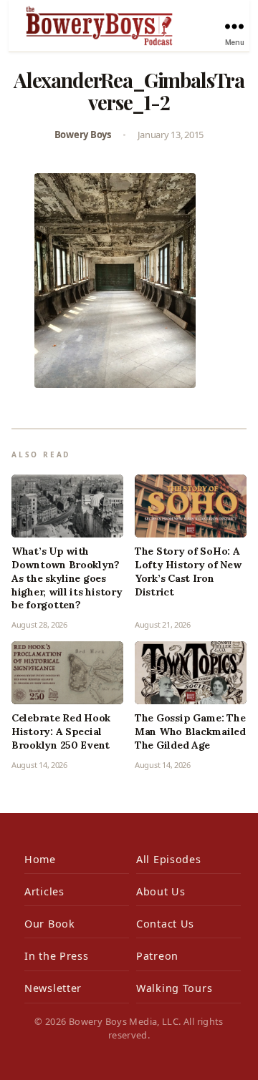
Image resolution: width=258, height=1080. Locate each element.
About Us (161, 891)
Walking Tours (174, 988)
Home (40, 859)
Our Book (49, 923)
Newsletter (53, 988)
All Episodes (168, 859)
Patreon (157, 956)
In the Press (56, 956)
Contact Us (165, 923)
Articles (44, 891)
